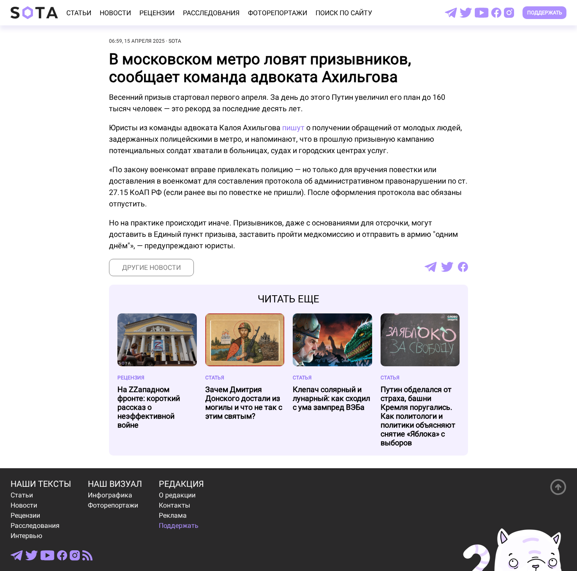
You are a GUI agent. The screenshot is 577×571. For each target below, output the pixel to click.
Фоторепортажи (277, 13)
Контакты (174, 505)
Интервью (26, 536)
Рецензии (156, 13)
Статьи (78, 13)
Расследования (211, 13)
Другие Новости (151, 268)
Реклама (173, 515)
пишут (293, 127)
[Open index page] (34, 12)
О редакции (177, 495)
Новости (115, 13)
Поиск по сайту (344, 13)
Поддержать (544, 13)
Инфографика (110, 495)
